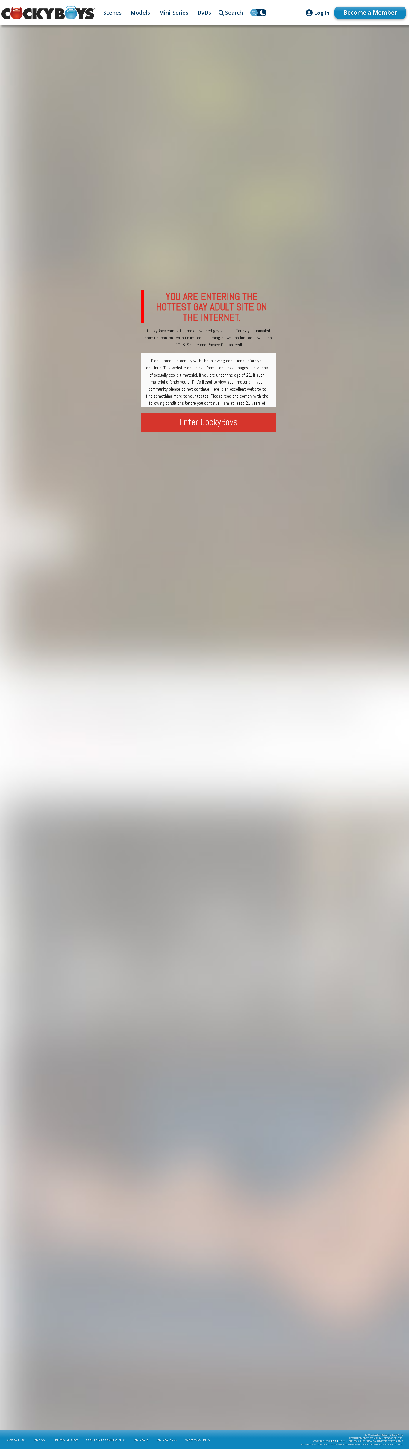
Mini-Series (173, 12)
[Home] (48, 13)
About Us (16, 1440)
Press (39, 1440)
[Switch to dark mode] (258, 12)
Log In (321, 12)
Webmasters (197, 1440)
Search (234, 12)
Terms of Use (65, 1440)
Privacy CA (167, 1440)
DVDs (204, 12)
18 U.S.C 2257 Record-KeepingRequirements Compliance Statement (376, 1436)
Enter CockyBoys (208, 422)
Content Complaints (105, 1440)
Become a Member (370, 12)
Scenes (112, 12)
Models (140, 12)
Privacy (141, 1440)
